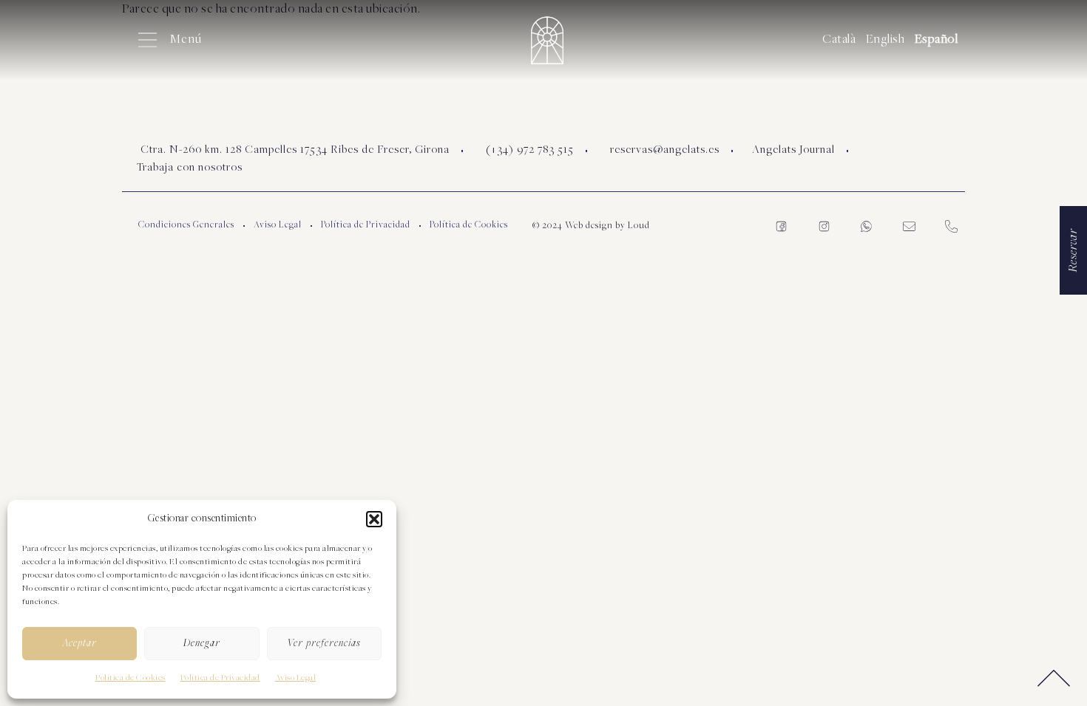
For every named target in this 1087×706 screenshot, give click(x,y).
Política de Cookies (130, 678)
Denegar (201, 643)
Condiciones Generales (186, 225)
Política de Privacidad (220, 678)
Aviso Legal (295, 678)
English (885, 40)
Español (936, 40)
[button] (374, 519)
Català (839, 40)
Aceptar (79, 643)
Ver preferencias (324, 643)
